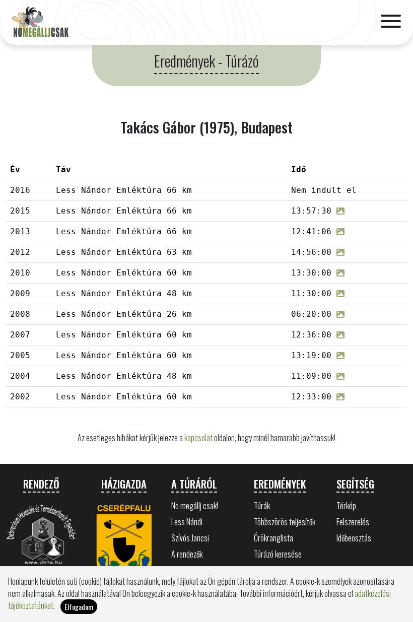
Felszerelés (352, 522)
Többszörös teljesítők (284, 522)
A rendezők (186, 554)
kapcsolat (198, 438)
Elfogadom (78, 606)
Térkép (346, 506)
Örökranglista (273, 538)
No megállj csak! (194, 506)
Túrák (262, 506)
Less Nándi (186, 522)
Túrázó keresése (278, 554)
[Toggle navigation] (391, 22)
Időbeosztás (353, 538)
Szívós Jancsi (190, 538)
